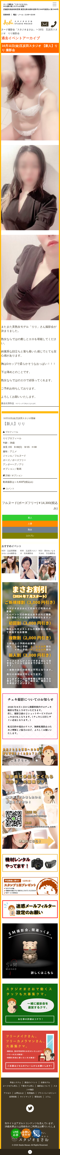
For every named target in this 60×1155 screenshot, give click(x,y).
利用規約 (31, 1093)
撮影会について (44, 1086)
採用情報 (13, 1097)
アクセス (8, 1093)
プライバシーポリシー (47, 1093)
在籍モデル (45, 1082)
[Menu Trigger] (54, 4)
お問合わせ (19, 1093)
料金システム (16, 1082)
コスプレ (30, 536)
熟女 (30, 529)
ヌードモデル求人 (10, 1086)
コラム (48, 1097)
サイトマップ (26, 1097)
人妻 (30, 524)
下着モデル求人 (27, 1086)
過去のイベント (31, 1082)
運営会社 (38, 1097)
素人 (30, 518)
